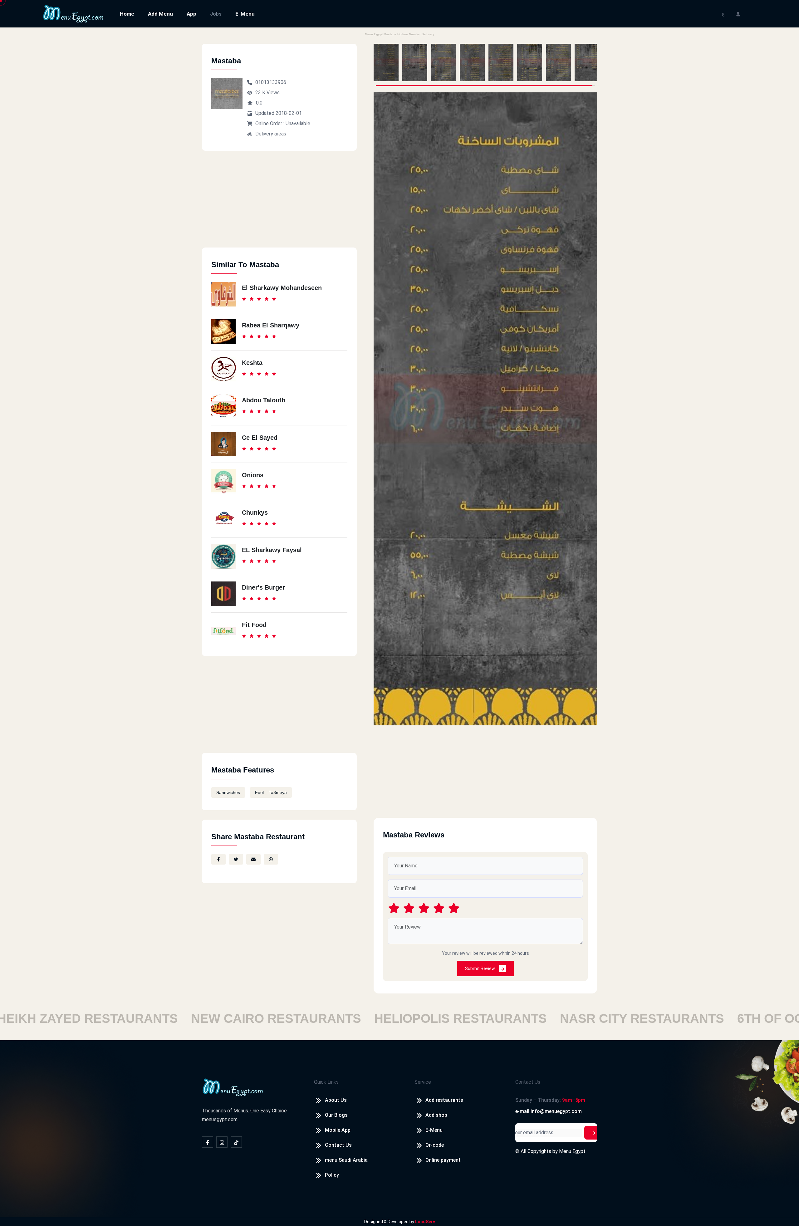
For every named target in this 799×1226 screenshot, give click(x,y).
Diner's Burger (263, 587)
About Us (336, 1100)
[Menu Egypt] (73, 13)
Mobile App (337, 1130)
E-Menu (245, 14)
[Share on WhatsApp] (271, 859)
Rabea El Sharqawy (270, 325)
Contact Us (338, 1145)
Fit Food (254, 624)
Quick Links (326, 1082)
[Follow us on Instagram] (222, 1142)
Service (422, 1082)
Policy (332, 1175)
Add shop (436, 1115)
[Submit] (592, 1133)
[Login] (738, 14)
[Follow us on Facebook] (207, 1142)
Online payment (443, 1160)
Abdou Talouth (263, 400)
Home (127, 14)
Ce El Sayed (259, 437)
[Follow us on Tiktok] (236, 1142)
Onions (252, 475)
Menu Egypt (572, 1151)
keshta (252, 362)
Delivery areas (270, 134)
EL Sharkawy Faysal (272, 550)
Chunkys (255, 512)
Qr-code (434, 1145)
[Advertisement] (279, 204)
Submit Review (480, 968)
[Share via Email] (253, 859)
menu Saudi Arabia (346, 1160)
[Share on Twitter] (236, 859)
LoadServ (425, 1221)
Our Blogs (336, 1115)
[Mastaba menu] (386, 62)
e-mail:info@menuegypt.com (548, 1111)
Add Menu (160, 14)
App (191, 14)
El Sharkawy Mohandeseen (282, 287)
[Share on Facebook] (218, 859)
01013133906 (270, 82)
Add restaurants (444, 1100)
